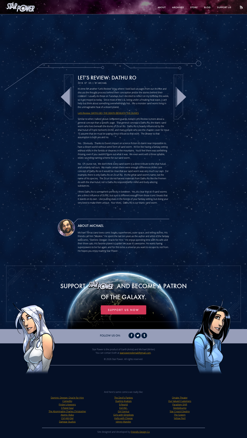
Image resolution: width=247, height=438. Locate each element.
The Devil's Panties (123, 397)
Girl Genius (123, 411)
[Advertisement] (123, 37)
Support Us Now (123, 310)
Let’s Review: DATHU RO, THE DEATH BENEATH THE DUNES (108, 113)
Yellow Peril (180, 418)
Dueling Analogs (123, 401)
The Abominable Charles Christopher (67, 411)
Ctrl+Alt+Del (67, 418)
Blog (207, 7)
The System (180, 414)
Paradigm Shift (179, 404)
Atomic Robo (67, 414)
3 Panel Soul (67, 408)
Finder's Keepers (67, 404)
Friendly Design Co (140, 431)
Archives (178, 7)
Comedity (67, 401)
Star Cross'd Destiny (180, 411)
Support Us (224, 7)
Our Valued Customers (179, 401)
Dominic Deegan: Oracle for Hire (67, 397)
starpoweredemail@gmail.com (135, 352)
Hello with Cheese (123, 418)
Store (194, 7)
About (162, 7)
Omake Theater (180, 397)
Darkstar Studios (67, 421)
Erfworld (123, 404)
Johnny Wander (123, 421)
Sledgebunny (179, 408)
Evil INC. (123, 408)
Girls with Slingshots (123, 414)
